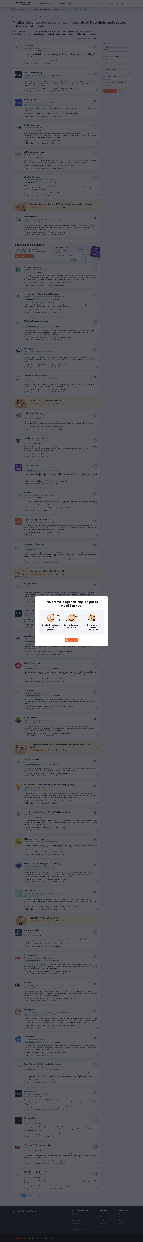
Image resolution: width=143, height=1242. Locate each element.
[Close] (105, 598)
